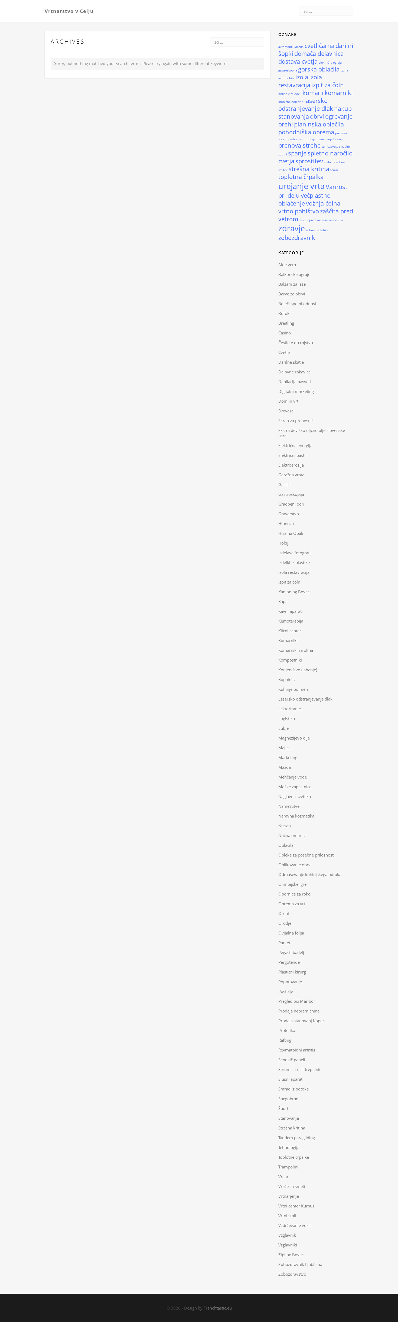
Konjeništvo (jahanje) (297, 669)
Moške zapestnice (294, 786)
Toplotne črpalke (293, 1157)
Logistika (286, 718)
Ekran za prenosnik (296, 420)
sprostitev (309, 161)
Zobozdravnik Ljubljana (300, 1264)
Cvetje (284, 352)
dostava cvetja (298, 61)
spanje (297, 153)
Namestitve (288, 806)
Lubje (283, 728)
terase (334, 170)
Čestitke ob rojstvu (295, 342)
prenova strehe (299, 145)
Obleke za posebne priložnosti (306, 855)
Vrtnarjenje (288, 1196)
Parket (284, 942)
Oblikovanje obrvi (295, 864)
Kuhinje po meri (293, 689)
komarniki (339, 93)
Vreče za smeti (291, 1186)
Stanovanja (288, 1118)
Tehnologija (288, 1147)
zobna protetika (317, 230)
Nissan (284, 825)
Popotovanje (290, 981)
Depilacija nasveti (294, 381)
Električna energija (295, 445)
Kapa (283, 601)
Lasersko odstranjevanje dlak (305, 699)
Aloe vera (287, 264)
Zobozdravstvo (292, 1274)
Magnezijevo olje (294, 738)
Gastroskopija (291, 494)
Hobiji (283, 543)
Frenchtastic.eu (218, 1308)
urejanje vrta (301, 186)
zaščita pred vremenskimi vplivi (321, 220)
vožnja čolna (323, 203)
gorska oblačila (319, 69)
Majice (284, 747)
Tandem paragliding (296, 1137)
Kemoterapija (290, 621)
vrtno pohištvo (298, 211)
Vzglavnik (287, 1235)
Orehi (283, 913)
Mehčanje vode (292, 777)
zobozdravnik (296, 238)
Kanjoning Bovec (293, 591)
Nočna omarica (292, 835)
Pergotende (289, 962)
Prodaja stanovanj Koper (301, 1020)
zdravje (291, 228)
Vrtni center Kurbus (296, 1206)
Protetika (286, 1030)
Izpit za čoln (289, 582)
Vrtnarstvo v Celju (69, 11)
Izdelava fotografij (295, 552)
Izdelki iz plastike (294, 562)
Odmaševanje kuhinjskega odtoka (309, 874)
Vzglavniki (287, 1245)
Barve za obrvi (291, 294)
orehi (285, 124)
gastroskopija (287, 70)
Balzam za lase (292, 284)
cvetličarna (319, 46)
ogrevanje (339, 116)
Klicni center (289, 630)
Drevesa (285, 410)
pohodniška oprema (306, 132)
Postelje (285, 991)
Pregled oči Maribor (296, 1001)
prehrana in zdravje (301, 139)
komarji (313, 93)
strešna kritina (309, 169)
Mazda (284, 767)
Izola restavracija (293, 572)
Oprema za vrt (291, 903)
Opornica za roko (294, 894)
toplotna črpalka (301, 177)
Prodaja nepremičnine (298, 1011)
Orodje (284, 923)
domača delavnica (319, 53)
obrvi (317, 116)
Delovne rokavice (294, 372)
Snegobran (288, 1098)
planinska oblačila (319, 124)
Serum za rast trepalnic (299, 1069)
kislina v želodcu (289, 94)
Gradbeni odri (291, 504)
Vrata (283, 1176)
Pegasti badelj (291, 952)
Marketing (287, 757)
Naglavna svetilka (294, 796)
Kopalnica (287, 679)
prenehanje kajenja (330, 139)
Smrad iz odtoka (293, 1089)
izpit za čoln (327, 85)
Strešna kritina (291, 1128)
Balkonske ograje (294, 274)
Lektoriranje (289, 708)
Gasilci (284, 484)
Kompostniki (290, 660)
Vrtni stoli (287, 1215)
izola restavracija (300, 81)
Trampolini (288, 1167)
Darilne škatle (291, 362)
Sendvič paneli (291, 1059)
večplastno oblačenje (304, 199)
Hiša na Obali (290, 533)
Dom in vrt (288, 401)
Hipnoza (286, 523)
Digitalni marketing (296, 391)
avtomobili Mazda (291, 47)
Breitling (286, 323)
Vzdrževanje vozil (294, 1225)
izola (301, 77)
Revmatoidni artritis (296, 1050)
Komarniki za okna (295, 650)
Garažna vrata (291, 474)
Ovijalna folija (291, 933)
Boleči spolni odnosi (297, 303)
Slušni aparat (290, 1079)
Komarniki (288, 640)
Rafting (284, 1040)
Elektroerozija (291, 465)
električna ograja (330, 62)
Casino (284, 333)
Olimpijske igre (292, 884)
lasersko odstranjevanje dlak (305, 104)
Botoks (284, 313)
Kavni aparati (290, 611)
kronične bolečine (290, 102)
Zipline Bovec (291, 1254)
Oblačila (285, 845)
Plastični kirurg (292, 972)
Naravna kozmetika (296, 816)
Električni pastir (292, 455)
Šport (283, 1108)
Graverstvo (288, 513)
